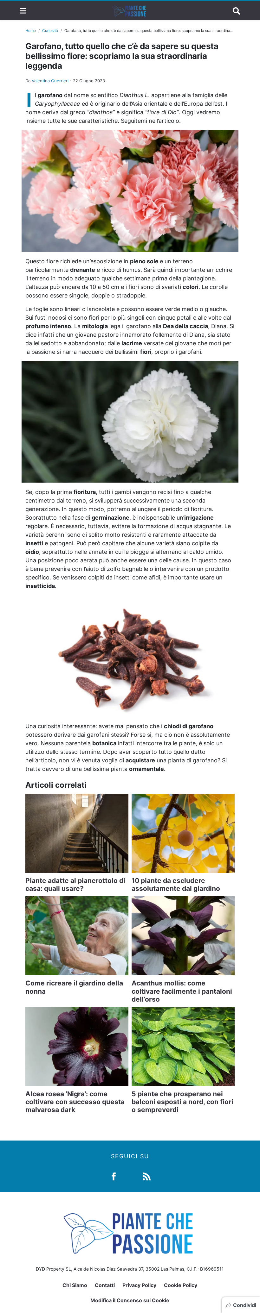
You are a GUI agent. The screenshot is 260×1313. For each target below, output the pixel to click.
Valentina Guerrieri (50, 80)
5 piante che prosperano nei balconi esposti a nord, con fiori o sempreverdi (182, 1102)
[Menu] (23, 11)
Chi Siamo (74, 1285)
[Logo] (129, 10)
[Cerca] (236, 11)
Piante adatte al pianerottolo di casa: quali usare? (75, 884)
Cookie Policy (180, 1285)
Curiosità (50, 30)
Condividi (244, 1305)
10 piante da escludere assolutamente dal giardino (176, 884)
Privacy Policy (139, 1285)
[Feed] (147, 1176)
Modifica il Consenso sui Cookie (129, 1300)
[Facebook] (114, 1176)
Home (30, 30)
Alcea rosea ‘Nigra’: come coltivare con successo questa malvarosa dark (75, 1102)
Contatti (105, 1285)
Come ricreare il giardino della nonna (74, 987)
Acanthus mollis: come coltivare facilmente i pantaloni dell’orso (182, 991)
